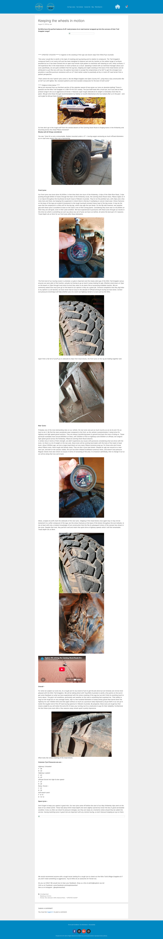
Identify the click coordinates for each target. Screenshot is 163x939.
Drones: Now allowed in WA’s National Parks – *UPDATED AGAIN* (59, 897)
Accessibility (92, 924)
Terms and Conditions (73, 924)
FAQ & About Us (98, 7)
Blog (93, 7)
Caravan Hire (87, 7)
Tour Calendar (79, 7)
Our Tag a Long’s (71, 7)
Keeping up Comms (45, 896)
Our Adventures (84, 924)
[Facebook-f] (74, 931)
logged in (50, 912)
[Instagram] (79, 931)
